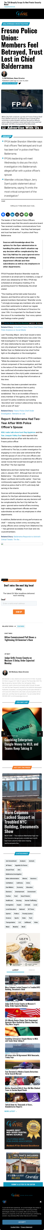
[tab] (15, 970)
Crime (7, 1069)
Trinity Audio (22, 206)
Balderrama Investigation (15, 24)
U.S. (6, 808)
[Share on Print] (17, 214)
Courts (7, 1001)
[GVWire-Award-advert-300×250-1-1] (23, 1149)
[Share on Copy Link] (31, 214)
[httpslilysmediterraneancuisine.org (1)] (23, 966)
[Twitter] (19, 83)
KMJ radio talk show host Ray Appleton (18, 432)
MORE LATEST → (11, 1111)
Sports (7, 736)
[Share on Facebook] (3, 214)
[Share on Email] (22, 214)
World (7, 1053)
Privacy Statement (26, 1227)
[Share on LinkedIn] (12, 214)
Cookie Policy (15, 1227)
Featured (20, 626)
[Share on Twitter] (8, 214)
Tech (6, 1102)
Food (27, 7)
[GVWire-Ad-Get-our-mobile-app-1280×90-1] (22, 324)
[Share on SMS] (26, 214)
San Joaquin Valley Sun (11, 435)
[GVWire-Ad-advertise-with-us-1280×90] (22, 128)
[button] (40, 1202)
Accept (22, 1222)
